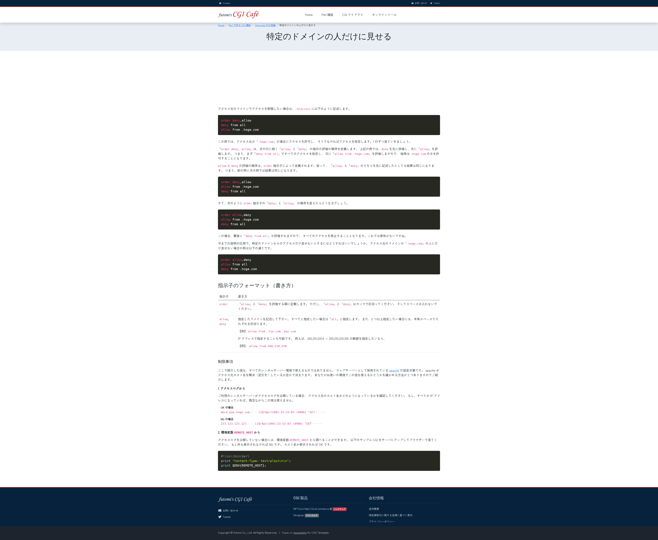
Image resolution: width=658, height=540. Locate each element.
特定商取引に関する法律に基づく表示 (390, 515)
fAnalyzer (305, 515)
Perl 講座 (327, 14)
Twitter (436, 3)
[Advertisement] (329, 81)
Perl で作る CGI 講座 (240, 25)
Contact (226, 3)
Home (309, 14)
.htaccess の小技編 (265, 25)
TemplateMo (300, 532)
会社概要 (374, 509)
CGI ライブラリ (352, 14)
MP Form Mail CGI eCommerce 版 (319, 509)
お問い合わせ (421, 3)
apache (394, 370)
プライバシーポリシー (381, 521)
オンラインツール (384, 14)
